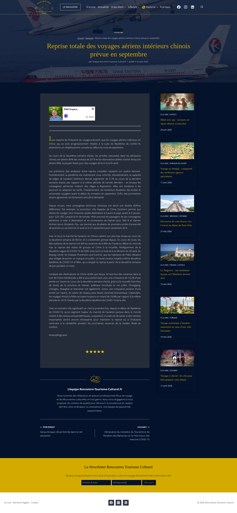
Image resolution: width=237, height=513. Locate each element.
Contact (34, 502)
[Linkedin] (192, 7)
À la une (91, 7)
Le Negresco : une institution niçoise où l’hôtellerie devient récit (175, 274)
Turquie (173, 317)
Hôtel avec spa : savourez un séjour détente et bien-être (174, 121)
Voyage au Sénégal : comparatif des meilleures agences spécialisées (176, 172)
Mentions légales (21, 502)
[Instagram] (185, 7)
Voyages (183, 216)
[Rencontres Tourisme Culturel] (44, 7)
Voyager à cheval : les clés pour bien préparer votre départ (176, 377)
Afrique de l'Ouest (178, 163)
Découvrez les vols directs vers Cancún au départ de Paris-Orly (176, 223)
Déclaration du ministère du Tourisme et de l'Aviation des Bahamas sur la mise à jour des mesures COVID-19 (126, 433)
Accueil (81, 38)
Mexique (174, 216)
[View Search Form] (202, 7)
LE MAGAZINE (70, 7)
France (173, 265)
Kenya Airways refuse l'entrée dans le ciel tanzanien (61, 431)
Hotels (173, 114)
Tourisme (118, 32)
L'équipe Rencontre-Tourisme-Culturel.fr (109, 61)
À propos (165, 7)
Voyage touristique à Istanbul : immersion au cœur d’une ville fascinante (175, 327)
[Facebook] (178, 7)
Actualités (103, 7)
